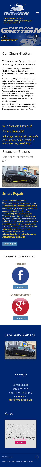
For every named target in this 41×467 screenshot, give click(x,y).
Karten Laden (20, 442)
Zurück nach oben (37, 457)
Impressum (6, 461)
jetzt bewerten (20, 287)
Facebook (20, 263)
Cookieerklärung (27, 461)
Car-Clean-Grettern (13, 18)
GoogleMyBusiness (20, 294)
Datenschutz (15, 461)
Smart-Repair (8, 201)
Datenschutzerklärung (20, 439)
